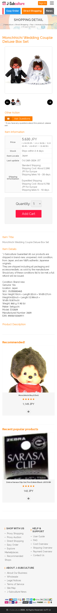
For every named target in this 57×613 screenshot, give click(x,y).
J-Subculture (8, 24)
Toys (32, 24)
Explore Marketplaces (11, 550)
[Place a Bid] (28, 411)
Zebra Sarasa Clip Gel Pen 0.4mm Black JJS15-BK (28, 482)
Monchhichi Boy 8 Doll (29, 395)
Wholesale (12, 576)
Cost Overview (40, 544)
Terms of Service (15, 584)
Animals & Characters (44, 24)
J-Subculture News (16, 592)
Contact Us (38, 555)
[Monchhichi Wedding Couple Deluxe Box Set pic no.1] (15, 102)
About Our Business (17, 573)
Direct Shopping (32, 11)
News (49, 11)
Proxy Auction (14, 537)
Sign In (42, 3)
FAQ (35, 540)
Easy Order (12, 11)
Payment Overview (42, 551)
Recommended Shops (14, 558)
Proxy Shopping (15, 533)
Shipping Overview (42, 548)
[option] (16, 102)
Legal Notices (14, 580)
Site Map (11, 588)
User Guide (39, 536)
